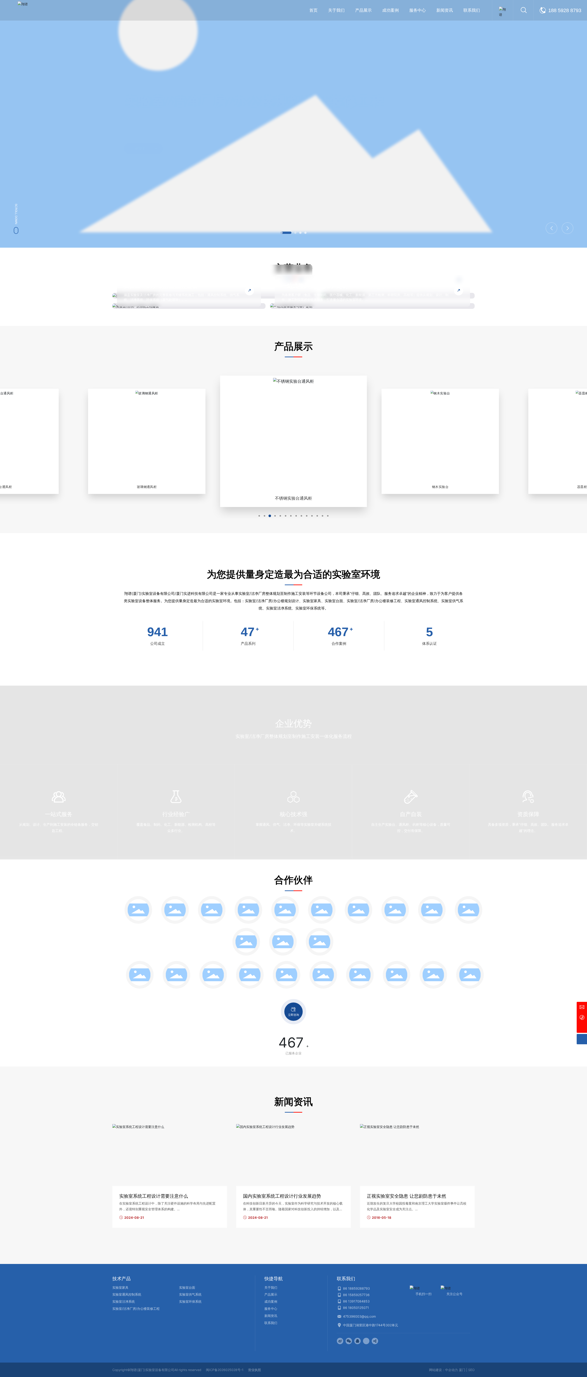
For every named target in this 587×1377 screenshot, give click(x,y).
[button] (281, 233)
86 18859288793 (356, 1288)
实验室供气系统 (190, 1294)
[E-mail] (582, 1007)
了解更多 (139, 145)
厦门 (462, 1370)
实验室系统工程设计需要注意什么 (153, 1196)
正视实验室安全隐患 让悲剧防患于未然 (406, 1196)
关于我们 (270, 1287)
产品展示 (270, 1294)
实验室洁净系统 (123, 1301)
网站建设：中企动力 (443, 1370)
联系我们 (270, 1323)
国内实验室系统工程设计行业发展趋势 (282, 1196)
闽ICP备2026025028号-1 (225, 1370)
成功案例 (270, 1301)
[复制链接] (375, 1341)
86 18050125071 (356, 1308)
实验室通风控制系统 (126, 1294)
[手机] (582, 1017)
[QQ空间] (366, 1341)
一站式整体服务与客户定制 (315, 286)
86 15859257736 (356, 1295)
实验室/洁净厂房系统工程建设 (160, 286)
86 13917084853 (356, 1301)
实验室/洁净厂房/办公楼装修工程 (136, 1309)
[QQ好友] (357, 1341)
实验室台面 (187, 1287)
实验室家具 (120, 1287)
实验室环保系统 (190, 1301)
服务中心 (270, 1309)
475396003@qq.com (359, 1316)
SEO (471, 1370)
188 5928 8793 (564, 10)
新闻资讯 (270, 1316)
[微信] (349, 1341)
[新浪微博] (340, 1341)
